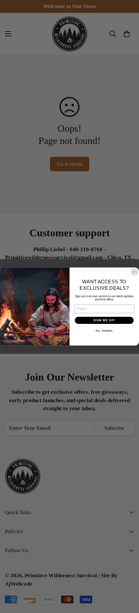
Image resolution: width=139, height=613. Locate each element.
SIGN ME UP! (104, 320)
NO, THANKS (104, 331)
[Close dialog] (134, 272)
